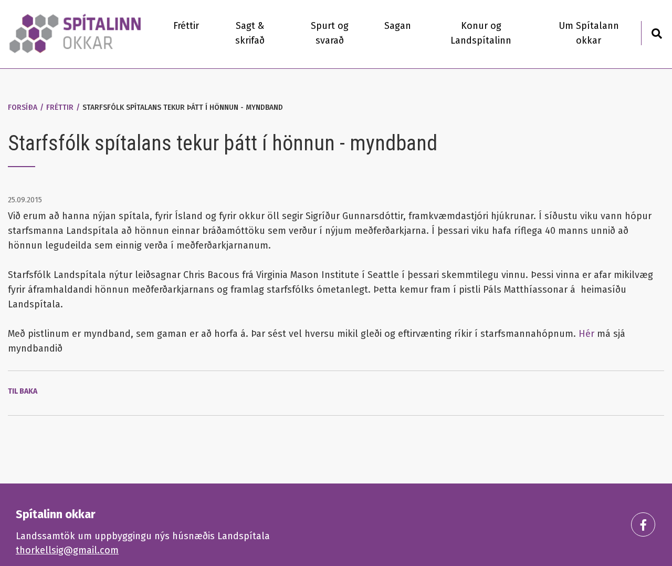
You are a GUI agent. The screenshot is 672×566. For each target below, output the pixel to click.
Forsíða (22, 107)
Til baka (22, 391)
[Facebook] (643, 524)
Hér (588, 333)
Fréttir (60, 107)
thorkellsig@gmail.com (67, 550)
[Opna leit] (656, 32)
